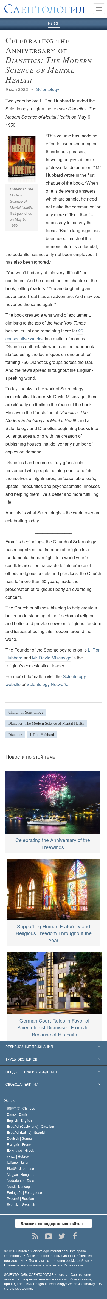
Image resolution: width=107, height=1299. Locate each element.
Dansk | (18, 1114)
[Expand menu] (53, 1047)
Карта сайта (73, 1265)
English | (19, 1120)
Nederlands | (21, 1180)
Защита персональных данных (51, 1255)
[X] (62, 1236)
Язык (9, 1100)
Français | (20, 1144)
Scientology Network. (47, 684)
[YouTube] (49, 1236)
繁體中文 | (21, 1108)
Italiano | (18, 1162)
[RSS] (35, 1236)
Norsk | (21, 1186)
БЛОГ (54, 23)
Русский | (20, 1198)
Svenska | (21, 1204)
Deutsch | (20, 1138)
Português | (24, 1192)
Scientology (47, 89)
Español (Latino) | (26, 1132)
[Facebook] (75, 1236)
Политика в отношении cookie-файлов (59, 1260)
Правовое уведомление (22, 1265)
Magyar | (21, 1174)
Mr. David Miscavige (51, 658)
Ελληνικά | (20, 1150)
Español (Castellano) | (30, 1126)
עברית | (18, 1156)
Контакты (53, 1265)
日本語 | (20, 1168)
